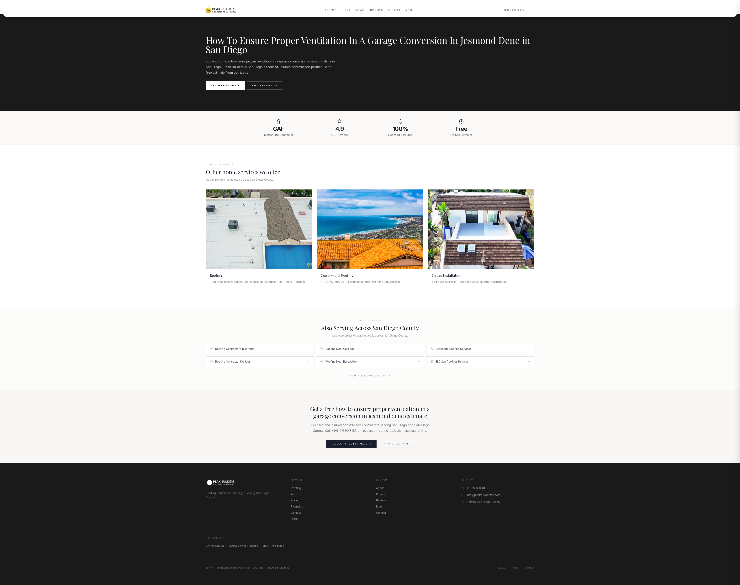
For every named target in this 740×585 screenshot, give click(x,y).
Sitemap (529, 567)
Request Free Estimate (349, 443)
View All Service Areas (368, 375)
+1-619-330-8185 (264, 85)
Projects (381, 494)
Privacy (501, 567)
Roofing (331, 10)
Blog (379, 506)
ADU (347, 10)
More (409, 10)
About (380, 488)
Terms (515, 567)
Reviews (381, 500)
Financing (376, 10)
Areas (359, 10)
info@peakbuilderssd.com (483, 495)
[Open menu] (531, 10)
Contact (394, 10)
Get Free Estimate (225, 85)
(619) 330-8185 (514, 10)
